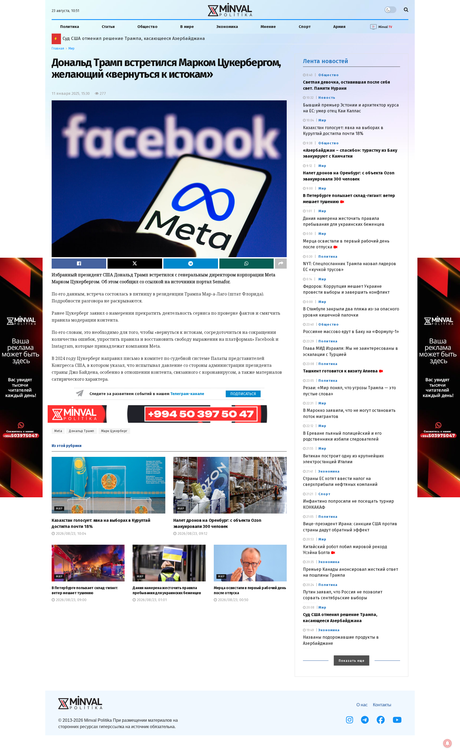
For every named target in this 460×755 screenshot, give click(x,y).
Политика (69, 26)
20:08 (310, 607)
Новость (326, 98)
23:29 (310, 341)
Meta (58, 431)
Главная (58, 48)
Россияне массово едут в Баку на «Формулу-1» (351, 331)
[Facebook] (381, 720)
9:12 (309, 166)
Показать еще (351, 661)
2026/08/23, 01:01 (151, 600)
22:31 (309, 403)
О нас (362, 705)
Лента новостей (325, 61)
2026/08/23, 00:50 (232, 600)
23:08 (310, 364)
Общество (147, 26)
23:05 (310, 381)
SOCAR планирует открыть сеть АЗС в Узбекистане (119, 38)
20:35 (310, 562)
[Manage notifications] (447, 743)
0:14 (309, 279)
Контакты (382, 705)
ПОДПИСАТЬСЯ (243, 394)
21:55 (309, 448)
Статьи (108, 26)
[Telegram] (365, 720)
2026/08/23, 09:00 (71, 600)
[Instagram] (349, 720)
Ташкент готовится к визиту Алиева (340, 371)
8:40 (309, 75)
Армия (339, 26)
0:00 (309, 302)
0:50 (309, 234)
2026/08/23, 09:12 (191, 533)
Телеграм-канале (187, 393)
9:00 (309, 188)
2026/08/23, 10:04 (70, 533)
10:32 (310, 98)
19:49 (310, 630)
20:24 (310, 585)
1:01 (309, 211)
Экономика (227, 26)
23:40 (310, 324)
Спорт (305, 26)
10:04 (310, 120)
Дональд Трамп (81, 431)
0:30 (309, 256)
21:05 (310, 517)
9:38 (309, 143)
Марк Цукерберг (114, 431)
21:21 (309, 494)
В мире (187, 26)
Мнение (268, 26)
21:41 (309, 471)
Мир (71, 48)
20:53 (310, 539)
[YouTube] (397, 720)
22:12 (309, 426)
